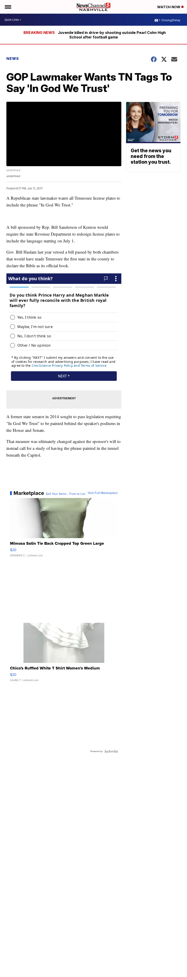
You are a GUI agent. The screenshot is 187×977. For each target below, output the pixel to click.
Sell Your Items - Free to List (65, 494)
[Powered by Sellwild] (111, 751)
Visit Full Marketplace (103, 493)
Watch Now (169, 7)
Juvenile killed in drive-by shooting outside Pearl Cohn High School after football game (112, 34)
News (12, 58)
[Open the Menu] (7, 7)
